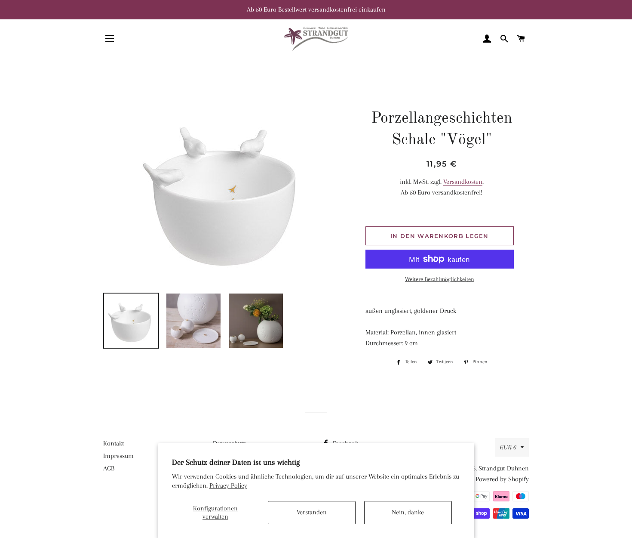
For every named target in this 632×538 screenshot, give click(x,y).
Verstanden (312, 512)
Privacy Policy (228, 485)
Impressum (118, 456)
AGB (108, 468)
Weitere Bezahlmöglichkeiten (439, 279)
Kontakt (113, 443)
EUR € (508, 447)
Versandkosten (462, 182)
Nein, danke (408, 512)
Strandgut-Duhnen (504, 468)
